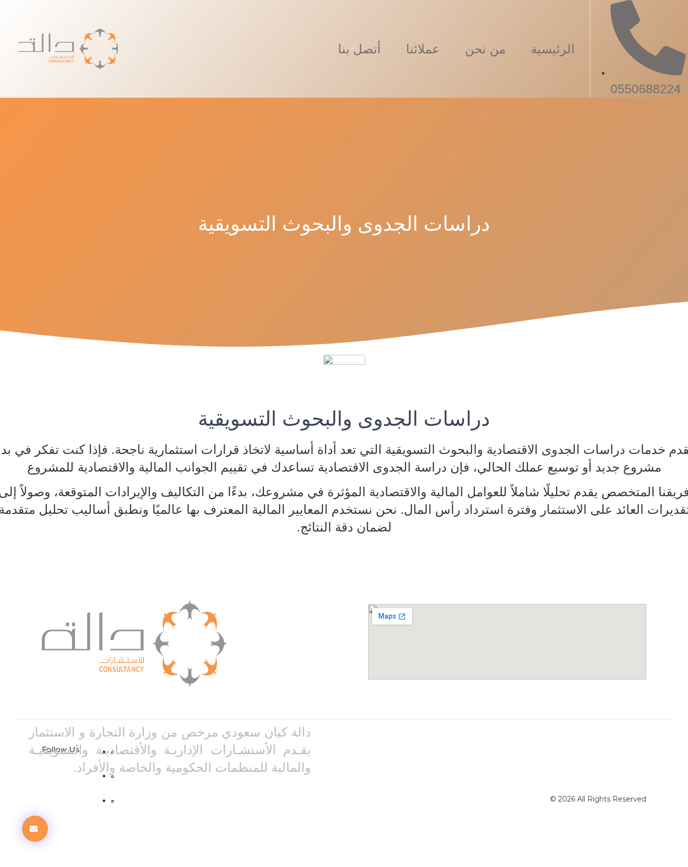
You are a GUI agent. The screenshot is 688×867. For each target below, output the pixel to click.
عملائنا (423, 49)
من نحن (485, 49)
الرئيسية (553, 49)
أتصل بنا (359, 49)
